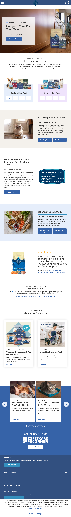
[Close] (68, 501)
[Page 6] (38, 426)
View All (28, 98)
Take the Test (43, 7)
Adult (15, 98)
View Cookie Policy (35, 509)
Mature (55, 98)
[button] (2, 2)
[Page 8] (42, 426)
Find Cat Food (59, 140)
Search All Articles (35, 447)
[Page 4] (33, 426)
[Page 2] (29, 426)
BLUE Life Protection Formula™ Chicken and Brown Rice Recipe (51, 271)
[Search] (64, 2)
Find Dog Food (44, 140)
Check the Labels (14, 39)
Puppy (9, 98)
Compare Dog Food (44, 231)
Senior (22, 98)
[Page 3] (31, 426)
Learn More (11, 192)
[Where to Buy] (68, 2)
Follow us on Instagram (35, 286)
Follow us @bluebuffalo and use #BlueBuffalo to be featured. (35, 296)
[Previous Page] (4, 404)
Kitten (42, 98)
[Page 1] (26, 426)
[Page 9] (44, 426)
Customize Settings (35, 514)
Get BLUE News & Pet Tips (14, 498)
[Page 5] (35, 426)
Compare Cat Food (59, 231)
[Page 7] (40, 426)
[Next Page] (66, 404)
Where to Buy (12, 464)
